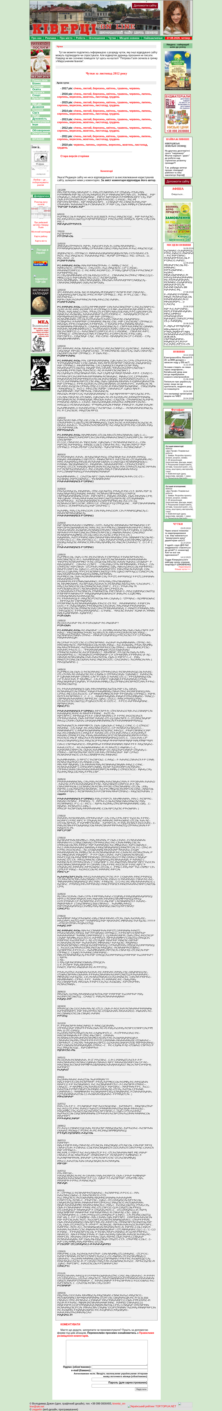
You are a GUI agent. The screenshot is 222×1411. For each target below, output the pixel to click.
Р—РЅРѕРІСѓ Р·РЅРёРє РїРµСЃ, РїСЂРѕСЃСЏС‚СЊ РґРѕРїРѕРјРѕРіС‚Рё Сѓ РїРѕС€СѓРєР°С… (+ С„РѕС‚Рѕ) (178, 299)
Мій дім (37, 104)
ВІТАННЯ (38, 139)
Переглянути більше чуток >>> (183, 568)
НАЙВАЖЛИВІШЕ (177, 139)
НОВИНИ (179, 351)
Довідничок (41, 196)
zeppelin (37, 1409)
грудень (114, 96)
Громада (37, 86)
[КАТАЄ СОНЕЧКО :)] (178, 437)
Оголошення (97, 38)
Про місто (66, 38)
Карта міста (41, 241)
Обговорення (41, 130)
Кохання (37, 110)
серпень (62, 96)
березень (99, 88)
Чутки (112, 38)
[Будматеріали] (178, 133)
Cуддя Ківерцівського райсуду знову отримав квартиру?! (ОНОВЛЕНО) (178, 562)
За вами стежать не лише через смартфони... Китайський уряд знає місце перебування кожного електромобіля (177, 372)
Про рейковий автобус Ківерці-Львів (41, 225)
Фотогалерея (40, 121)
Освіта (36, 89)
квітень (111, 88)
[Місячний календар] (40, 313)
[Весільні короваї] (178, 241)
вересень (75, 96)
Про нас (36, 38)
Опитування (40, 133)
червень (134, 88)
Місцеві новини (129, 38)
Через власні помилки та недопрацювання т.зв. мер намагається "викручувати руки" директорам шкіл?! (176, 535)
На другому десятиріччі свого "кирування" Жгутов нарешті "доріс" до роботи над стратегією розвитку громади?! (177, 157)
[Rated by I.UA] (185, 1406)
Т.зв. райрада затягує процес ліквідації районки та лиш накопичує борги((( (176, 171)
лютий (87, 88)
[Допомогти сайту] (155, 8)
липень (146, 94)
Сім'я (35, 112)
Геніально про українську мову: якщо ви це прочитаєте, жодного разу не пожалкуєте (177, 385)
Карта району (40, 236)
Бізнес (36, 83)
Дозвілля (38, 107)
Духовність (39, 118)
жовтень (88, 96)
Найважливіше (153, 38)
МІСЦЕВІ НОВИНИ (179, 245)
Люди (36, 115)
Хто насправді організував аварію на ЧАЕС (178, 394)
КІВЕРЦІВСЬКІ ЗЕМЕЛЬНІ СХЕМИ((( (175, 144)
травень (122, 88)
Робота (80, 38)
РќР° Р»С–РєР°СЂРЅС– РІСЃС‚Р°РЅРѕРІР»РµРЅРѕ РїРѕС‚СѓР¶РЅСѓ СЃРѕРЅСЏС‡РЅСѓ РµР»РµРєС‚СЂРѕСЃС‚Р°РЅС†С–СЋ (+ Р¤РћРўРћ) (181, 315)
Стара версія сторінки (74, 156)
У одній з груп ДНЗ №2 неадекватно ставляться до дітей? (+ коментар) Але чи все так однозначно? (178, 550)
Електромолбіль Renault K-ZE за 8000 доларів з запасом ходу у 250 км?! (178, 360)
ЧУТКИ (178, 524)
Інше (35, 124)
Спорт (36, 95)
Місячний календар (40, 232)
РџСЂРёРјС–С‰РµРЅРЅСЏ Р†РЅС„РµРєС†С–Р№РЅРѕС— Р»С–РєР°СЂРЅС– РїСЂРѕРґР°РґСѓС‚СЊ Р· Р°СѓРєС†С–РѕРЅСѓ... (178, 256)
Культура (38, 98)
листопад (101, 96)
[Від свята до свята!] (40, 265)
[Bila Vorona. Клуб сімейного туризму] (40, 390)
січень (77, 88)
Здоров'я (38, 92)
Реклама (50, 38)
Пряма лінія (39, 80)
